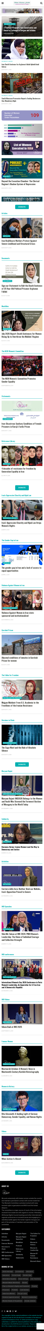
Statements (7, 419)
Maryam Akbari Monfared (11, 1283)
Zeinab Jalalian (30, 1301)
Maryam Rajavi (21, 1234)
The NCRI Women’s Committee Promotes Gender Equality (19, 380)
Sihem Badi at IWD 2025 (12, 1026)
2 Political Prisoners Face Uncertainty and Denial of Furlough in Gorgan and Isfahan (20, 29)
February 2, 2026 (7, 1121)
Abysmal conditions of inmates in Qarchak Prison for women (20, 659)
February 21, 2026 (8, 808)
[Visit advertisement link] (22, 11)
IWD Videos (7, 1022)
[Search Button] (41, 3)
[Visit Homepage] (22, 3)
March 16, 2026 (7, 944)
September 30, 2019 (8, 385)
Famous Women (8, 1064)
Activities (7, 884)
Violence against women (11, 1297)
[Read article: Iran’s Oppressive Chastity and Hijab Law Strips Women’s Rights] (22, 510)
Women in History (9, 1109)
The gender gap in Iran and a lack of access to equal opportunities (21, 569)
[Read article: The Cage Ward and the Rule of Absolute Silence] (22, 735)
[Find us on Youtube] (7, 1311)
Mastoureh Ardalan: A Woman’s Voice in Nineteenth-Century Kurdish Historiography (20, 1070)
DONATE (22, 207)
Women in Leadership (34, 1249)
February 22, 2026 (8, 991)
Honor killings (23, 1279)
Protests (15, 1290)
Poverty (34, 1286)
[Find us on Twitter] (4, 1311)
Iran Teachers (35, 1279)
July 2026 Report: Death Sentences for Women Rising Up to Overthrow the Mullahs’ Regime (21, 335)
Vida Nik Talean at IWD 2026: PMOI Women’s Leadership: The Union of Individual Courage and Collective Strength (20, 936)
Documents (7, 281)
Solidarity (7, 842)
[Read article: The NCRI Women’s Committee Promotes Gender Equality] (22, 366)
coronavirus (19, 1271)
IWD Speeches (8, 929)
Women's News (9, 24)
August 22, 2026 (9, 33)
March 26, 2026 (7, 853)
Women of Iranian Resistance (34, 1255)
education (29, 1271)
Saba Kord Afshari (9, 1293)
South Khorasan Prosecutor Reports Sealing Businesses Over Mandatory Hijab (21, 99)
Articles (6, 236)
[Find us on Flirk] (10, 1311)
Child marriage (8, 1271)
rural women (24, 1290)
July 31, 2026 (6, 341)
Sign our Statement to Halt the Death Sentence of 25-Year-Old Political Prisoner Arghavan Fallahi (22, 288)
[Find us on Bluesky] (16, 1311)
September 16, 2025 (8, 1031)
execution (6, 1275)
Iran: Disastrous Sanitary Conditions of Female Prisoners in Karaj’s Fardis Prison (21, 425)
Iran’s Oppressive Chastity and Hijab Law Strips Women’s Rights (21, 524)
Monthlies (7, 329)
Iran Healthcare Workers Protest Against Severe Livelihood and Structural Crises (19, 242)
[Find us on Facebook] (2, 1311)
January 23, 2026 (7, 1076)
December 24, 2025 (8, 1163)
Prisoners (6, 1290)
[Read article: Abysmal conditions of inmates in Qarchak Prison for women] (22, 645)
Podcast (6, 176)
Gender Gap (27, 1275)
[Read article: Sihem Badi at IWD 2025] (22, 1014)
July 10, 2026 (6, 295)
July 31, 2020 (6, 665)
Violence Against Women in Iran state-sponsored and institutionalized (18, 614)
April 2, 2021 (6, 575)
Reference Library (10, 518)
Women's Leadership (29, 1297)
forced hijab (16, 1275)
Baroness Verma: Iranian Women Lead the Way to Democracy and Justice (20, 848)
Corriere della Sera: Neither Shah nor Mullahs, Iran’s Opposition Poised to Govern (21, 890)
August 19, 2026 (7, 248)
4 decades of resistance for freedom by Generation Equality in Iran (19, 470)
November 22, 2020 (8, 620)
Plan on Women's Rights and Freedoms (16, 1286)
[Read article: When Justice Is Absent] (22, 1146)
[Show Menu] (3, 3)
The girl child (22, 1293)
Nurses (24, 1283)
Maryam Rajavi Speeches (12, 794)
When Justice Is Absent (11, 1158)
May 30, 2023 (6, 530)
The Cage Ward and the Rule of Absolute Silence (19, 749)
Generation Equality (9, 1279)
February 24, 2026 (8, 896)
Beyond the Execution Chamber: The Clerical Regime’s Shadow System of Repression (20, 182)
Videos (5, 1154)
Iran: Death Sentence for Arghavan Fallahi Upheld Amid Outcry (20, 65)
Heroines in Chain (9, 743)
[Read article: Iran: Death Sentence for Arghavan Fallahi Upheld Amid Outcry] (22, 49)
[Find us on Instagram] (13, 1311)
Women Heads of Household (12, 1301)
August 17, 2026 (7, 430)
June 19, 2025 (6, 475)
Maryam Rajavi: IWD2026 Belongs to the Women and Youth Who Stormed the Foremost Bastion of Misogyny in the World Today (22, 801)
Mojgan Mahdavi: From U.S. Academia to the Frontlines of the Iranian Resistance (20, 704)
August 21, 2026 (7, 69)
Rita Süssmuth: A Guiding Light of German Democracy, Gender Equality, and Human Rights (22, 1115)
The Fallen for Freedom (12, 698)
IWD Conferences (9, 977)
